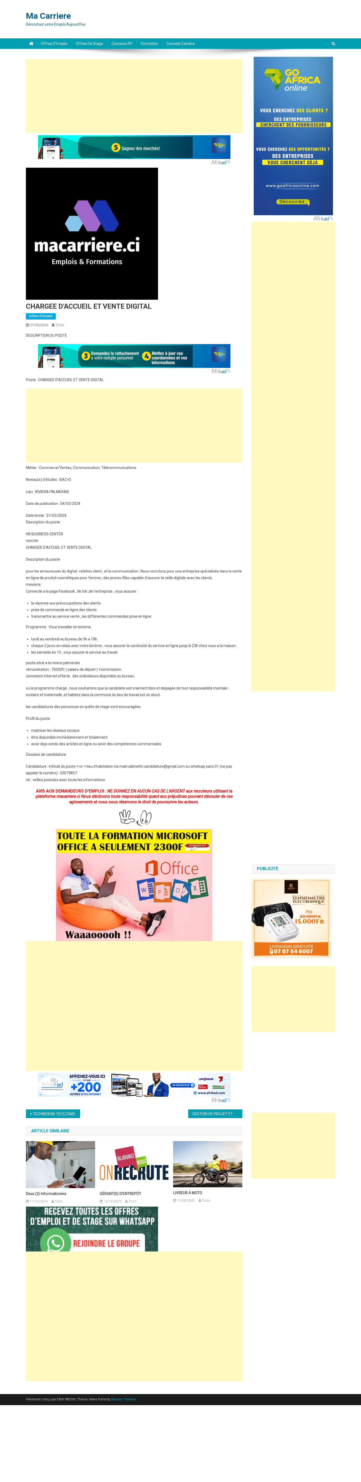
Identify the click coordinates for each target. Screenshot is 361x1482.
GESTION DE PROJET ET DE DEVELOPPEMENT (217, 1114)
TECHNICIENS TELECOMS (54, 1114)
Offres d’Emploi (54, 43)
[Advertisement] (134, 96)
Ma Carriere (48, 16)
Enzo (60, 325)
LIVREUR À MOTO (187, 1193)
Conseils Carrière (180, 43)
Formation (149, 43)
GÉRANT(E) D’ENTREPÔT (120, 1194)
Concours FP (122, 43)
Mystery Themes (123, 1399)
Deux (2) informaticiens (46, 1194)
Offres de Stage (89, 43)
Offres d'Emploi (41, 316)
